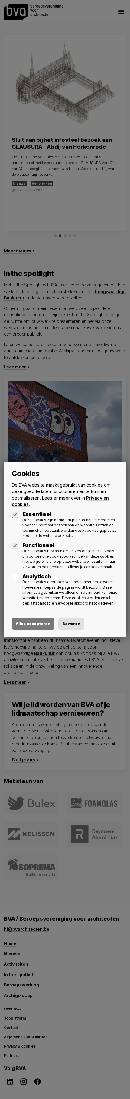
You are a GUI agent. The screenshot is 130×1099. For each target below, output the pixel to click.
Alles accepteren (33, 623)
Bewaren (71, 623)
